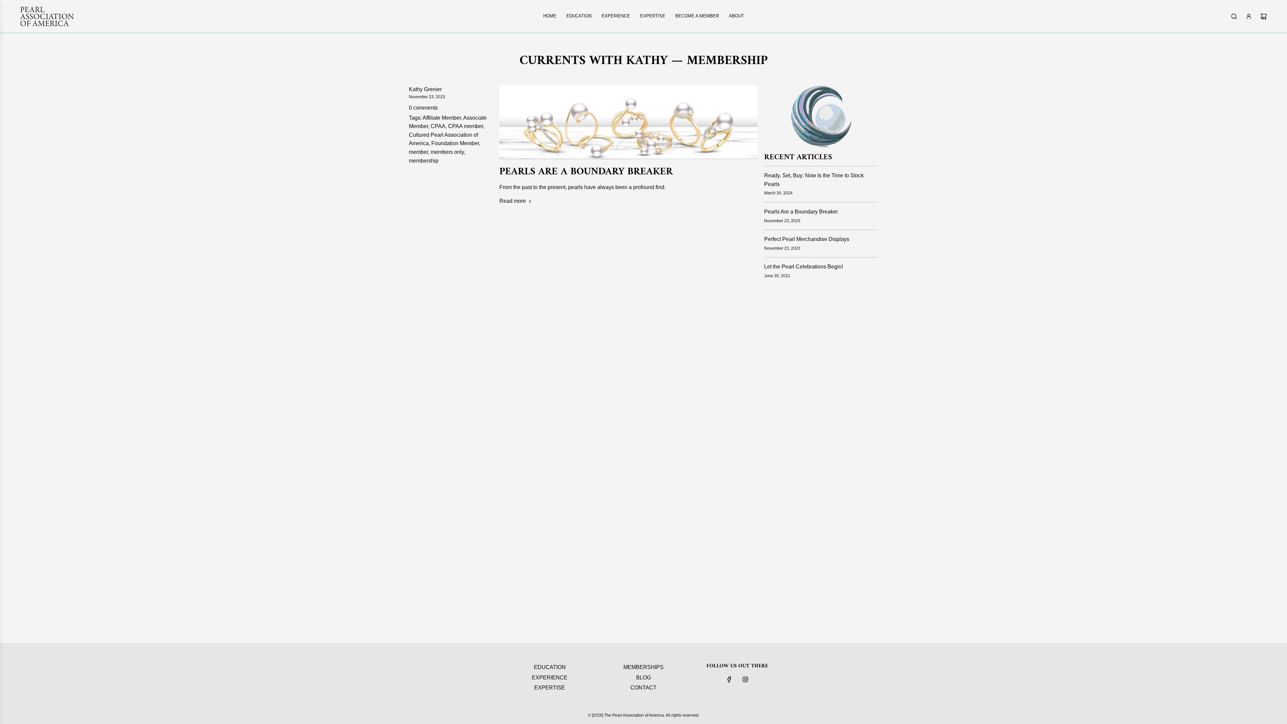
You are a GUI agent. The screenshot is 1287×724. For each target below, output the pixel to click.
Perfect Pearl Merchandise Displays (806, 239)
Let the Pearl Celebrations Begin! (803, 266)
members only (447, 152)
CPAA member (465, 126)
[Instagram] (745, 679)
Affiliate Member (442, 118)
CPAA (438, 126)
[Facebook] (729, 679)
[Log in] (1248, 16)
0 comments (423, 108)
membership (423, 161)
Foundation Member (455, 143)
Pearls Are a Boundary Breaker (586, 172)
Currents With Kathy (593, 61)
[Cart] (1263, 16)
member (418, 152)
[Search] (1234, 16)
